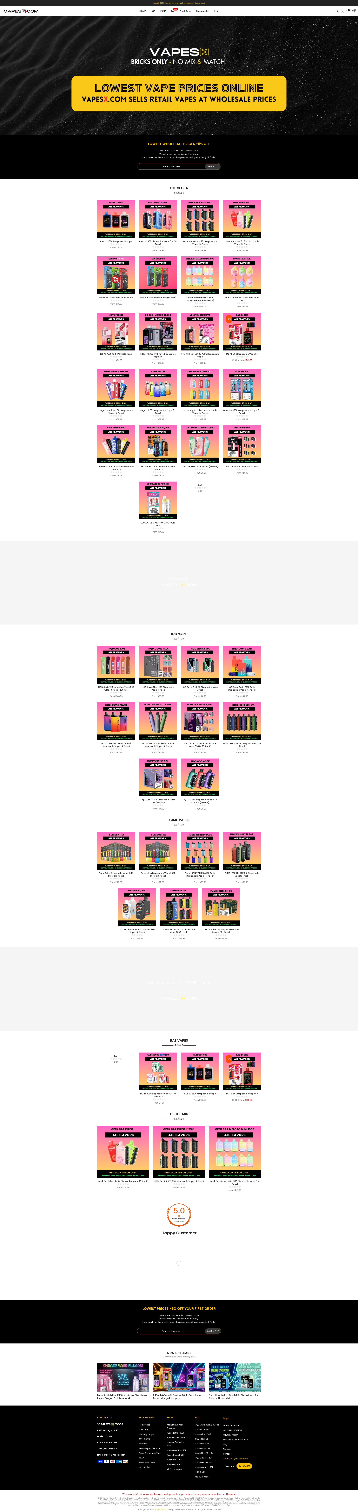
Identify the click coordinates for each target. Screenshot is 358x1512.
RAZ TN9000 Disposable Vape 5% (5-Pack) (158, 243)
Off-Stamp (144, 1439)
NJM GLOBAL (215, 1509)
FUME (163, 11)
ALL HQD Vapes (202, 1476)
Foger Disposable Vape (150, 1453)
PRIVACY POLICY (230, 1435)
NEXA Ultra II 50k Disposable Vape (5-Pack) (158, 468)
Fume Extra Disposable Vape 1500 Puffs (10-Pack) (116, 874)
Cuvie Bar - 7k (202, 1443)
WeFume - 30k (174, 1459)
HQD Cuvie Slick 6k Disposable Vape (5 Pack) (200, 688)
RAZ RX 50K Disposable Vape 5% (242, 354)
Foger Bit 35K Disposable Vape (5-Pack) (158, 411)
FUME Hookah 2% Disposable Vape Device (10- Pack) (221, 931)
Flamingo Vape (146, 1434)
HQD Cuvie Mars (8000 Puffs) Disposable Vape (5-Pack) (116, 745)
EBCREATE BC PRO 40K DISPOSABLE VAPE (158, 524)
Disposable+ (202, 11)
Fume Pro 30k (173, 1464)
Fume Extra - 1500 (175, 1433)
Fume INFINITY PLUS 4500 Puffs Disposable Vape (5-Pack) (200, 874)
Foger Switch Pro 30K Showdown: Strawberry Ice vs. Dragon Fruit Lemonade (122, 1396)
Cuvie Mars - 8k (202, 1448)
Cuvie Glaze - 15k (203, 1462)
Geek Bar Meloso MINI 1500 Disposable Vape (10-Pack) (200, 299)
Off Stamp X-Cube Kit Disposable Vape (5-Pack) (200, 411)
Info (216, 11)
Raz (174, 11)
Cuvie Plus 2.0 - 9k (204, 1453)
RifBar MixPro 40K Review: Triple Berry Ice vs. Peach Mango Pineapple (177, 1396)
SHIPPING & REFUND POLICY (235, 1439)
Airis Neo (143, 1443)
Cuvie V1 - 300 (202, 1429)
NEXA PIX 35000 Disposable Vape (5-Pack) (242, 411)
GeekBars (185, 11)
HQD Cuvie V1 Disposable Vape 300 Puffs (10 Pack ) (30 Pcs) (116, 688)
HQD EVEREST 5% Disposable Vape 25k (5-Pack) (158, 801)
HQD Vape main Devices (207, 1424)
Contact (227, 1453)
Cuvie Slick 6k (201, 1439)
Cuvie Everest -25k (204, 1467)
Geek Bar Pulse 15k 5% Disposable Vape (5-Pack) (242, 243)
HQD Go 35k (201, 1472)
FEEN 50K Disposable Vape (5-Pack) (158, 297)
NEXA (141, 1457)
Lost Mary (143, 1429)
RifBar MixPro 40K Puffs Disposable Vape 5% (158, 355)
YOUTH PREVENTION (232, 1430)
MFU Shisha (144, 1467)
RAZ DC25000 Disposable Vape (116, 241)
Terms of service (231, 1425)
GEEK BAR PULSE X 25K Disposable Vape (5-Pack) (200, 243)
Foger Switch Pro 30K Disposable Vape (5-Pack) (116, 411)
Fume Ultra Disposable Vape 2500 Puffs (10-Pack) (158, 874)
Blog (225, 1444)
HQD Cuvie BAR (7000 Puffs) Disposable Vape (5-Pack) (242, 688)
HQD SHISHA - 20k (203, 1457)
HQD (153, 11)
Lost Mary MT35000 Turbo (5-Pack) (200, 466)
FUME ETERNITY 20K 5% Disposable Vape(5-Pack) (242, 874)
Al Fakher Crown (147, 1462)
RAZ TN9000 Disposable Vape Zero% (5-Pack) (158, 1095)
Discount (227, 1449)
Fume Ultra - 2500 (176, 1437)
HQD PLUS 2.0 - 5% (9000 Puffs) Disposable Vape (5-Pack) (158, 745)
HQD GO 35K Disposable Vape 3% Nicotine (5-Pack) (200, 801)
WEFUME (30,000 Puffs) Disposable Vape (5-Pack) (137, 931)
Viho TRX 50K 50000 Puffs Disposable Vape (200, 355)
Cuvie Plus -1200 (203, 1434)
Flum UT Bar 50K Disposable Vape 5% (242, 299)
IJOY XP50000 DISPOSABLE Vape (116, 354)
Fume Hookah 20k (175, 1455)
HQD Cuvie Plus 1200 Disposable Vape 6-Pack (158, 688)
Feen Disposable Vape (150, 1448)
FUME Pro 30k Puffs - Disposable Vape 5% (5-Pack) (179, 931)
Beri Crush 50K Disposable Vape (242, 466)
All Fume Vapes (174, 1469)
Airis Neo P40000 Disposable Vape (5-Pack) (116, 468)
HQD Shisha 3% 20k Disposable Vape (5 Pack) (242, 745)
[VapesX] (110, 1424)
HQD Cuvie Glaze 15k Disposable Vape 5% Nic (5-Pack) (200, 745)
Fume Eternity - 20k (176, 1450)
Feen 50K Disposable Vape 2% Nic (116, 297)
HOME (142, 11)
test (200, 485)
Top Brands (144, 1424)
